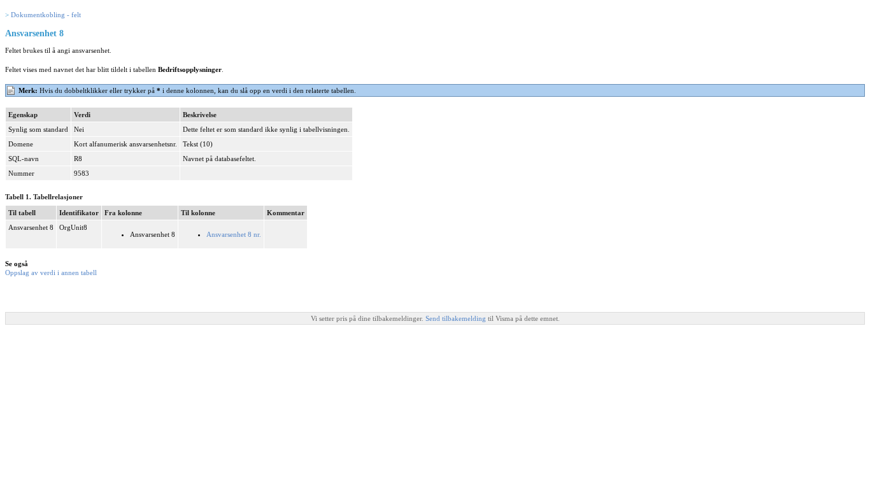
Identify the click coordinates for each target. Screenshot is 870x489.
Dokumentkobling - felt (46, 14)
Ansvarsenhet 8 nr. (233, 234)
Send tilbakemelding (456, 318)
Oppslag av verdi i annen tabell (51, 272)
